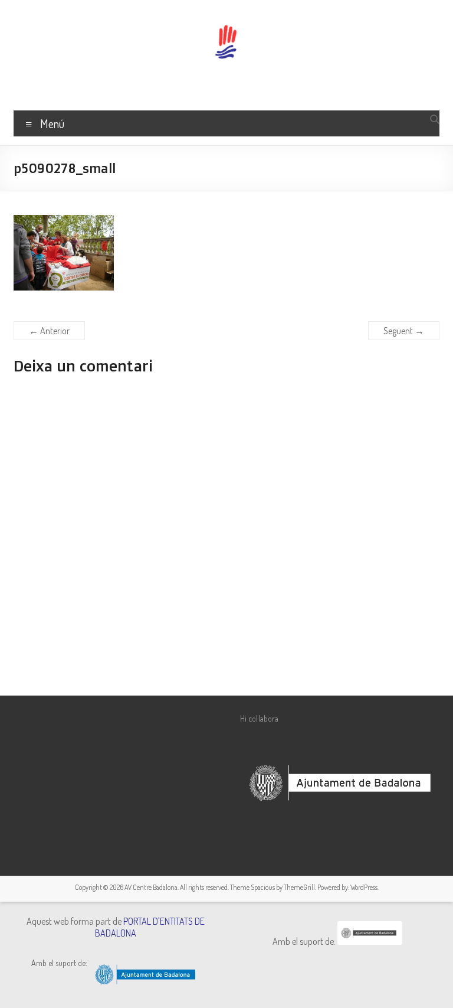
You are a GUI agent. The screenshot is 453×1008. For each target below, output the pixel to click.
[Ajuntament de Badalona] (369, 941)
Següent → (403, 331)
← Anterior (49, 331)
